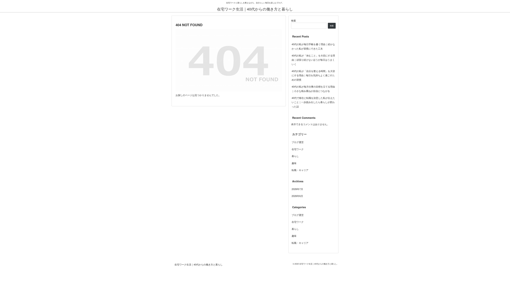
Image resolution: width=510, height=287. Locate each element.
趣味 (294, 163)
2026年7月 (297, 189)
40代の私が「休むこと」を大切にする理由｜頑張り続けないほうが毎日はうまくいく (313, 60)
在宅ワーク (298, 149)
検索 (293, 20)
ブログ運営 (298, 142)
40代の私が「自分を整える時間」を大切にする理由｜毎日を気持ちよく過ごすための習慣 (313, 75)
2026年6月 (297, 196)
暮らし (295, 156)
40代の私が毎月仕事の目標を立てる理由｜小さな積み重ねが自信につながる (313, 88)
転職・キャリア (300, 170)
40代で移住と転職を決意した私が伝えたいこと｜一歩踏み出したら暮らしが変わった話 (313, 102)
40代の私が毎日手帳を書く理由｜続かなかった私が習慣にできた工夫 (313, 46)
